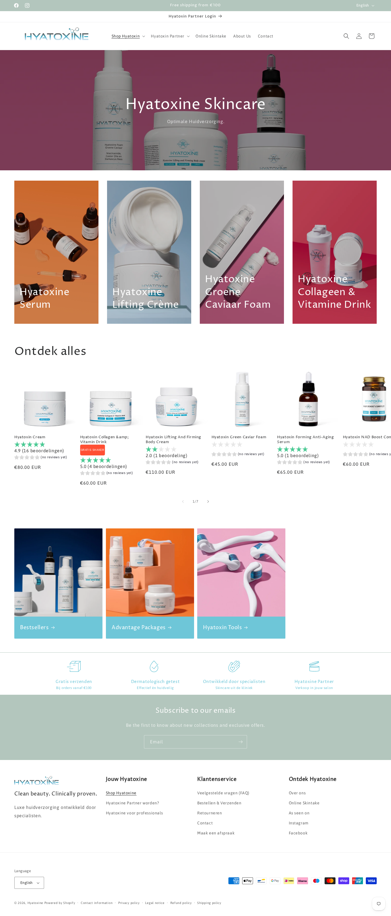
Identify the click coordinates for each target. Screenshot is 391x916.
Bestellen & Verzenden (219, 803)
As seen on (299, 813)
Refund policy (181, 903)
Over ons (297, 793)
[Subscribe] (240, 742)
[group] (40, 458)
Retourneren (209, 813)
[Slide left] (183, 501)
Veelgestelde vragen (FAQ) (223, 793)
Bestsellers (34, 627)
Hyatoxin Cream (29, 437)
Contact (205, 823)
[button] (128, 36)
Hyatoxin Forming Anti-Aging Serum (305, 440)
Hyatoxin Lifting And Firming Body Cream (173, 440)
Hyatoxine (35, 903)
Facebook (298, 833)
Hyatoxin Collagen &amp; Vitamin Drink (104, 440)
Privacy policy (129, 903)
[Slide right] (208, 501)
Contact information (96, 903)
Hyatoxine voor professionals (134, 813)
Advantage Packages (139, 627)
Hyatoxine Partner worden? (132, 803)
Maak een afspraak (215, 833)
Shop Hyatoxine (121, 793)
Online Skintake (304, 803)
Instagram (299, 823)
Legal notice (154, 903)
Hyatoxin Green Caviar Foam (239, 437)
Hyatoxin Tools (222, 627)
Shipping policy (209, 903)
